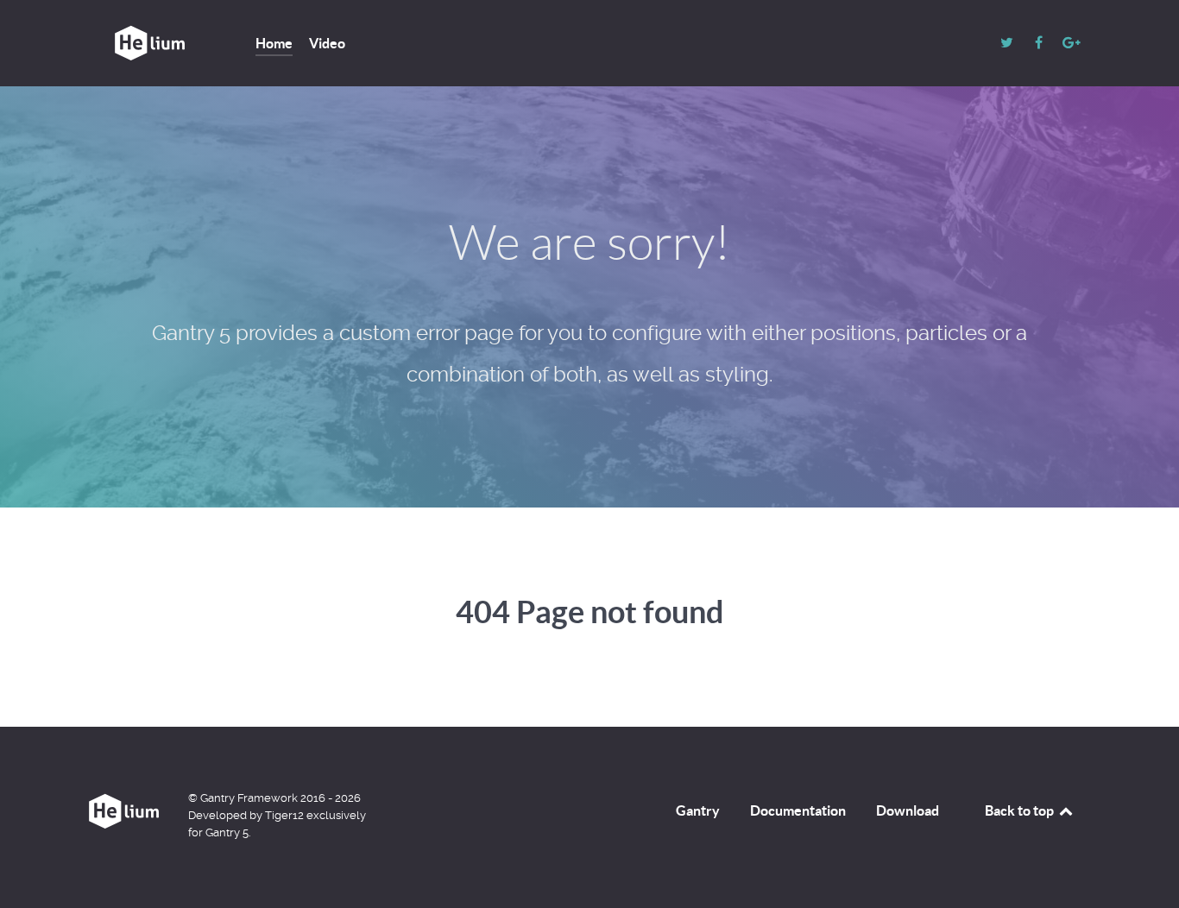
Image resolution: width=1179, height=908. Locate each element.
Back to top (1020, 810)
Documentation (798, 810)
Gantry (698, 810)
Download (907, 810)
